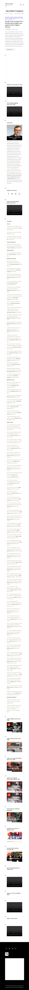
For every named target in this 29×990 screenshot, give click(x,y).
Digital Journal (13, 17)
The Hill (8, 167)
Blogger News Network (12, 663)
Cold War (7, 17)
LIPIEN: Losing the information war (14, 395)
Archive (10, 429)
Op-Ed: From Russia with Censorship (14, 685)
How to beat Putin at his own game (14, 322)
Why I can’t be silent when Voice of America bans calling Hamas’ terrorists (14, 384)
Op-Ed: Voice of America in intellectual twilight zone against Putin (13, 482)
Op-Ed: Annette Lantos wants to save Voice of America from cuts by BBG (14, 639)
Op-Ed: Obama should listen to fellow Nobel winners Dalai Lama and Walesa (14, 667)
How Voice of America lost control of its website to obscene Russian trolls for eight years (14, 296)
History (7, 18)
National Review (13, 169)
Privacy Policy (20, 987)
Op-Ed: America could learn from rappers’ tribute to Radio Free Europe (13, 617)
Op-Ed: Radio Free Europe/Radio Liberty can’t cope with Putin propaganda (14, 426)
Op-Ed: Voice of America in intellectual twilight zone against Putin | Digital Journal (14, 24)
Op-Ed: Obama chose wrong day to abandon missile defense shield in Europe (14, 680)
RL (7, 19)
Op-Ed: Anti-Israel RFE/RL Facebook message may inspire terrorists (13, 447)
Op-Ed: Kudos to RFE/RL (12, 487)
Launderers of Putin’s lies (12, 232)
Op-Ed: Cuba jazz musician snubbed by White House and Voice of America (14, 434)
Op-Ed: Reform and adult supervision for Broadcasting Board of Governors (14, 474)
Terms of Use (15, 987)
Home (6, 13)
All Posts (11, 13)
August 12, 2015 (14, 29)
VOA (13, 19)
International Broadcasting (16, 18)
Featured (20, 17)
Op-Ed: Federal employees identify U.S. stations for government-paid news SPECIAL (14, 596)
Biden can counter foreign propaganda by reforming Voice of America (14, 263)
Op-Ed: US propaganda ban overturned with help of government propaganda (14, 603)
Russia (10, 19)
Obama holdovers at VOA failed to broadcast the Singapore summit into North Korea (14, 345)
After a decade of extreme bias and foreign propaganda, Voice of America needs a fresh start (14, 309)
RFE (6, 19)
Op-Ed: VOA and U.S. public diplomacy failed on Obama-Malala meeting (14, 588)
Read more (9, 49)
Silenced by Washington (12, 253)
